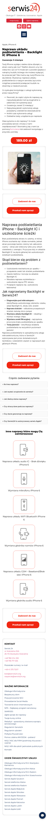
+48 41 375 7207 (11, 669)
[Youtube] (29, 26)
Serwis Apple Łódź (12, 809)
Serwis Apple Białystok (14, 789)
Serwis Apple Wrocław (14, 792)
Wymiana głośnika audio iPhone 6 (24, 600)
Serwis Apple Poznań (13, 799)
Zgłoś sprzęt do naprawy (15, 715)
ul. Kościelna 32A (11, 651)
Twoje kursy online (12, 718)
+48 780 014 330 (11, 658)
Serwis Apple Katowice (14, 802)
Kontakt (8, 750)
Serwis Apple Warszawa (14, 796)
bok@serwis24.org (12, 674)
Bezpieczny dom (11, 695)
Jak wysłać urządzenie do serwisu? (18, 392)
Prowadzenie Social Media (16, 701)
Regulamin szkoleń (13, 730)
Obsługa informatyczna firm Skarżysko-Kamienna (21, 764)
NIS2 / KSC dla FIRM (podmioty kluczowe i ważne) (22, 742)
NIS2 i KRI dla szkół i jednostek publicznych (23, 746)
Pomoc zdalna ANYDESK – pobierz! (19, 737)
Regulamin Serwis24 (13, 727)
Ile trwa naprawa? (11, 384)
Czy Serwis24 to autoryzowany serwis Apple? (23, 421)
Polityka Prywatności (13, 734)
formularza (15, 129)
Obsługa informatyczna (14, 691)
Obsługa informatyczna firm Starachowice (23, 775)
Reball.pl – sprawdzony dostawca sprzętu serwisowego (22, 722)
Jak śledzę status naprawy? (15, 399)
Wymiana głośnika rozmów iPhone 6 (24, 545)
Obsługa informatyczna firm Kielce (19, 769)
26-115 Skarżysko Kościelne (16, 654)
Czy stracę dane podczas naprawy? (18, 406)
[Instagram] (24, 26)
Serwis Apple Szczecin (14, 779)
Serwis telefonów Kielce (15, 782)
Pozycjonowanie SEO (13, 698)
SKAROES (8, 711)
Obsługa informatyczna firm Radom (20, 772)
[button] (24, 34)
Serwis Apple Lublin (13, 806)
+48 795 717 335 (11, 661)
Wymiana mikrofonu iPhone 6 (24, 490)
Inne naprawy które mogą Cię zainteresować (24, 432)
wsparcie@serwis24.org (14, 676)
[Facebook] (19, 26)
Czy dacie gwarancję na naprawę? (18, 414)
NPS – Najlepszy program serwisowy (20, 708)
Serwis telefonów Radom (15, 785)
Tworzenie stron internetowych (18, 705)
